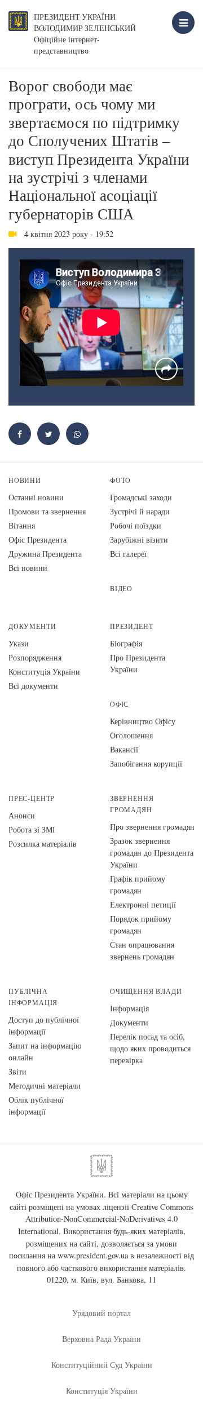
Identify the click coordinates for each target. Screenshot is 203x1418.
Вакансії (124, 749)
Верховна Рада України (101, 1338)
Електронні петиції (143, 904)
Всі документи (33, 685)
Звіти (17, 1071)
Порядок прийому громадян (140, 924)
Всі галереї (128, 553)
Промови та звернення (47, 511)
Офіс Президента (37, 539)
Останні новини (36, 497)
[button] (48, 433)
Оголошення (131, 735)
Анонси (21, 815)
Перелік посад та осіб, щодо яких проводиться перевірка (150, 1048)
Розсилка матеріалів (42, 843)
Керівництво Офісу (142, 721)
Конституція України (44, 671)
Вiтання (21, 525)
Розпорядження (34, 657)
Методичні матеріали (44, 1085)
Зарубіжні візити (139, 539)
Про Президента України (137, 663)
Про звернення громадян (152, 826)
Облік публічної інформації (36, 1105)
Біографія (126, 643)
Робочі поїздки (135, 525)
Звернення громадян (131, 804)
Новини (24, 480)
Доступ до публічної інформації (43, 1025)
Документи (32, 626)
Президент (131, 626)
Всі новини (27, 567)
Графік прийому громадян (137, 884)
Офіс (119, 704)
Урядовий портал (101, 1312)
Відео (121, 588)
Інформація (129, 1008)
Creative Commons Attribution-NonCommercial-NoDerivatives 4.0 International (106, 1218)
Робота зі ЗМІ (31, 829)
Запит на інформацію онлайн (44, 1051)
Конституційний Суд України (101, 1364)
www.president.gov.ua (93, 1255)
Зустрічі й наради (140, 511)
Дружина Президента (45, 553)
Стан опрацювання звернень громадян (142, 950)
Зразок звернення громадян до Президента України (151, 852)
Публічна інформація (33, 997)
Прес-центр (31, 798)
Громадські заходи (141, 497)
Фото (120, 480)
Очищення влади (146, 991)
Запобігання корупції (146, 763)
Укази (18, 643)
